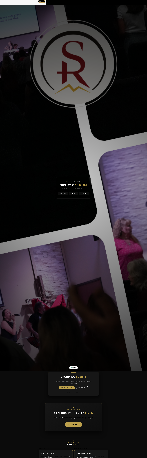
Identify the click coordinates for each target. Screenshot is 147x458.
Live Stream (41, 1)
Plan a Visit (63, 193)
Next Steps (10, 1)
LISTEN (27, 1)
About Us (4, 1)
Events (32, 1)
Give (36, 1)
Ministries (17, 1)
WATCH (23, 1)
